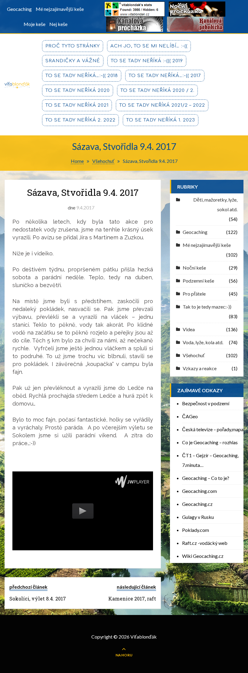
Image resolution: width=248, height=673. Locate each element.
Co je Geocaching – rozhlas (210, 442)
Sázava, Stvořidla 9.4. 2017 (83, 192)
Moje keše (34, 24)
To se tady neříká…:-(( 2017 (165, 75)
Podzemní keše (198, 280)
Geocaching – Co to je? (205, 478)
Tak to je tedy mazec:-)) (207, 306)
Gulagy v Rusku (198, 517)
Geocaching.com (199, 491)
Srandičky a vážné (72, 60)
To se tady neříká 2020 (77, 90)
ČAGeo (190, 416)
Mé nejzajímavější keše (60, 9)
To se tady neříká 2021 (77, 105)
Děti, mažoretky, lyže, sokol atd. (215, 204)
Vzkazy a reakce (200, 368)
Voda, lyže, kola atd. (203, 342)
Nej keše (58, 24)
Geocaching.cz (197, 504)
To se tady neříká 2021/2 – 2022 (162, 105)
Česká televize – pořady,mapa (212, 429)
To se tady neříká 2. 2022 (80, 120)
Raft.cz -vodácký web (204, 543)
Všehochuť (194, 355)
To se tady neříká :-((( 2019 (147, 60)
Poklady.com (195, 530)
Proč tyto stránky (72, 46)
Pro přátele (194, 293)
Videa (189, 329)
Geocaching (19, 9)
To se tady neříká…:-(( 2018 (81, 75)
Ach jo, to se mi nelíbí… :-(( (149, 46)
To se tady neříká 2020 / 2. (157, 90)
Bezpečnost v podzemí (205, 403)
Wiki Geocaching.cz (203, 556)
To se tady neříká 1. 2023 (160, 120)
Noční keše (194, 267)
